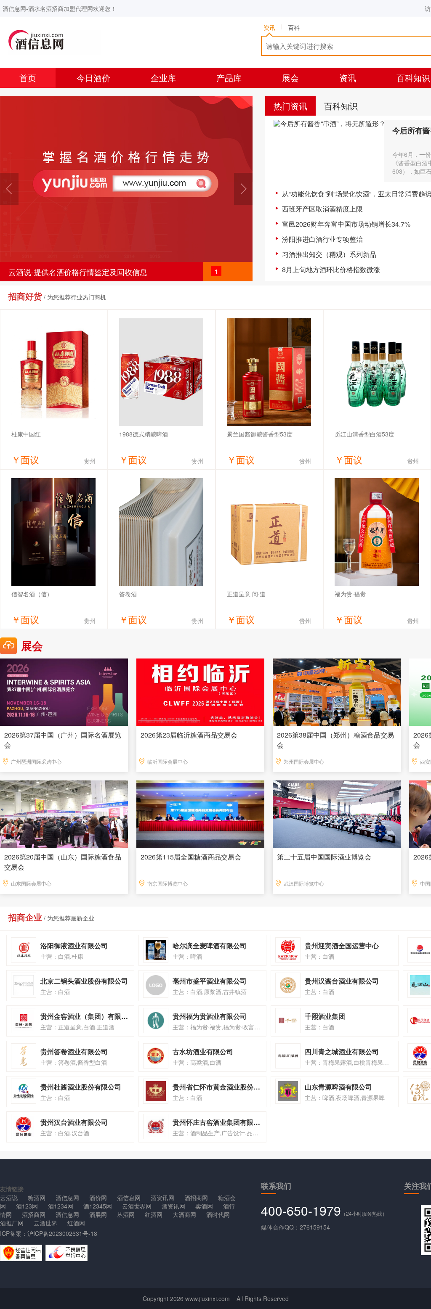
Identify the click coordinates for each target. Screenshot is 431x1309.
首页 (27, 77)
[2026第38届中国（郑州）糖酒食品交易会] (337, 691)
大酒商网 (184, 1214)
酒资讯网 (162, 1197)
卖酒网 (204, 1206)
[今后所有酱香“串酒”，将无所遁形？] (329, 151)
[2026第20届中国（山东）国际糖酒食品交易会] (64, 813)
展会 (290, 77)
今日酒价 (93, 77)
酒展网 (98, 1214)
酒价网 (98, 1197)
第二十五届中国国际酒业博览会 (324, 857)
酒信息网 (67, 1197)
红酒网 (153, 1214)
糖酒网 (36, 1197)
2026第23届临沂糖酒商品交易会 (189, 735)
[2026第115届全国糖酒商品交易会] (200, 813)
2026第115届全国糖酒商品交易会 (191, 857)
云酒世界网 (137, 1206)
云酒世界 (45, 1223)
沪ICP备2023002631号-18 (62, 1233)
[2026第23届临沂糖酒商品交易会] (200, 691)
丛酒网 (126, 1214)
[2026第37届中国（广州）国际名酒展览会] (64, 691)
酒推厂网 (12, 1223)
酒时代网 (218, 1214)
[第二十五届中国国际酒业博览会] (337, 813)
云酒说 (9, 1197)
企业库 (163, 77)
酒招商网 (196, 1197)
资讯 (347, 77)
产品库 (229, 77)
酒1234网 (60, 1206)
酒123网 (27, 1206)
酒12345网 (97, 1206)
